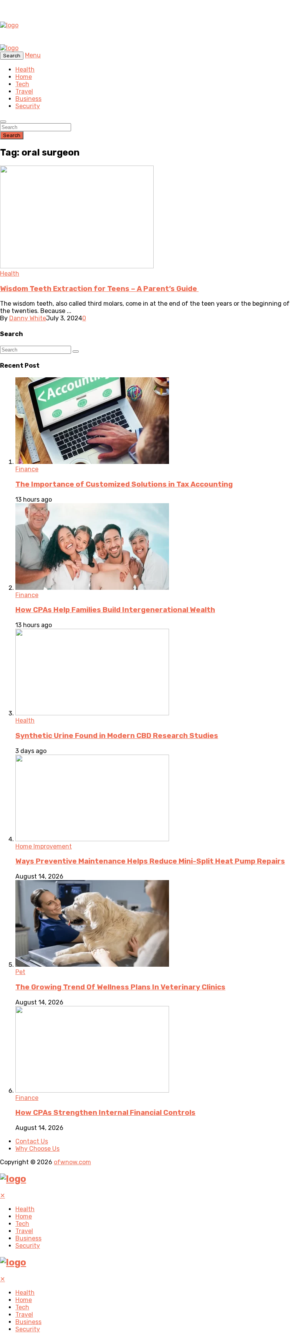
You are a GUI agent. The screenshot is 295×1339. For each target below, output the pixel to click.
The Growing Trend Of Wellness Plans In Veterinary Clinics (120, 987)
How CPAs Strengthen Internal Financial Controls (105, 1112)
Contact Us (31, 1141)
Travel (24, 91)
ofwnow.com (72, 1162)
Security (27, 106)
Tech (22, 84)
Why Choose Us (37, 1148)
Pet (20, 972)
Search (11, 135)
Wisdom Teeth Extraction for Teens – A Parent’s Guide (99, 289)
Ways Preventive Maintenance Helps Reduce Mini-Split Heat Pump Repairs (150, 861)
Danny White (27, 318)
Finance (26, 469)
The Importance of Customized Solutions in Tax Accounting (124, 484)
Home (23, 76)
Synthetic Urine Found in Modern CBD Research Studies (116, 735)
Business (28, 98)
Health (25, 69)
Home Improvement (43, 846)
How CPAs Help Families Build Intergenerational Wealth (115, 610)
